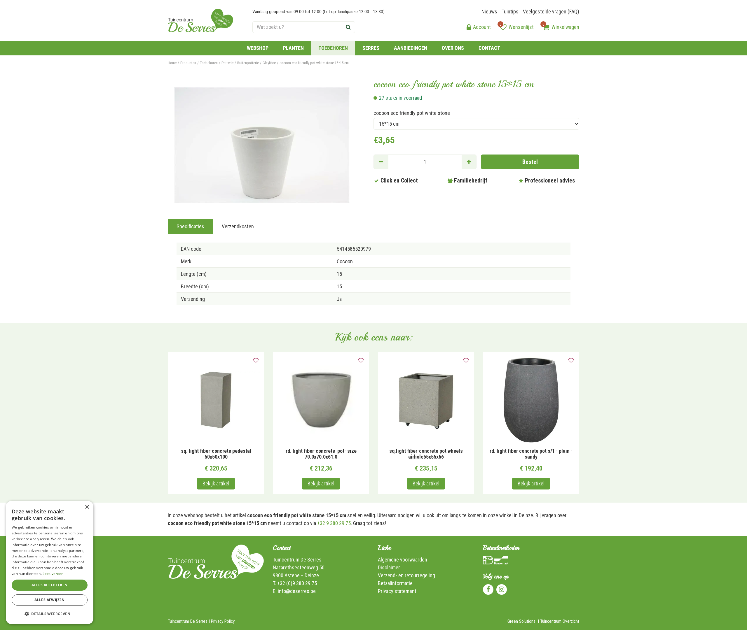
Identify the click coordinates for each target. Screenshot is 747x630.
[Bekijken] (545, 27)
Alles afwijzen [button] (49, 599)
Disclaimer (389, 567)
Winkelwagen (565, 27)
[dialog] (49, 562)
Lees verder (53, 573)
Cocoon (345, 261)
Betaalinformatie (395, 583)
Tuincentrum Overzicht (559, 621)
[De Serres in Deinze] (200, 20)
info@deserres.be (297, 591)
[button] (50, 613)
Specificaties (190, 226)
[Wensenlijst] (503, 27)
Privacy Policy (223, 621)
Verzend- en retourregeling (406, 575)
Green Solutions (521, 621)
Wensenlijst (521, 27)
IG (501, 589)
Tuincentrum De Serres (297, 560)
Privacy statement (397, 591)
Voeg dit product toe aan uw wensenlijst (255, 360)
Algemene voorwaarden (402, 560)
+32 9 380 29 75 (334, 523)
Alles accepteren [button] (49, 584)
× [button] (87, 507)
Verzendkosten (238, 226)
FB (488, 589)
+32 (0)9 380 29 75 (297, 583)
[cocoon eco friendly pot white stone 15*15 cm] (262, 144)
